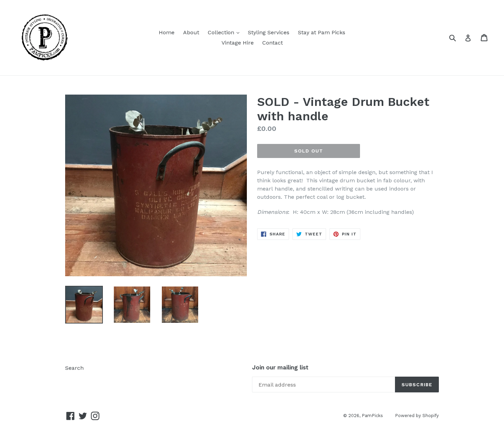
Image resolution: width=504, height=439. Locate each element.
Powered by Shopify (417, 415)
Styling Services (268, 32)
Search (74, 368)
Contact (272, 42)
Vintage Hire (237, 42)
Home (167, 32)
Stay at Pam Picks (321, 32)
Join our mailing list (280, 367)
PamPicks (372, 415)
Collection (225, 32)
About (191, 32)
